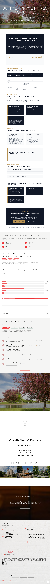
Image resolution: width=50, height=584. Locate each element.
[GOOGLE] (14, 580)
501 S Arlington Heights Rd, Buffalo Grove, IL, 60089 (14, 346)
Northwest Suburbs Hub (12, 187)
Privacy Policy (15, 577)
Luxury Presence (12, 575)
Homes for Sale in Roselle (25, 450)
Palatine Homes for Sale (25, 447)
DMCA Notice (23, 577)
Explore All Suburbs (31, 221)
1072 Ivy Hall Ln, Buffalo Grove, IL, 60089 (12, 355)
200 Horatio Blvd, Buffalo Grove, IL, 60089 (13, 341)
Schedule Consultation (19, 221)
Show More (25, 369)
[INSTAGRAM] (6, 580)
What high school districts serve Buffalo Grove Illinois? (19, 172)
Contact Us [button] (25, 509)
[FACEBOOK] (3, 580)
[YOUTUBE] (11, 580)
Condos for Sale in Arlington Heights (25, 452)
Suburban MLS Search (29, 187)
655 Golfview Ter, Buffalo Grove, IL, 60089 (13, 350)
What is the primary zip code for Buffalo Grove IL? (18, 176)
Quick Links (31, 577)
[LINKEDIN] (9, 580)
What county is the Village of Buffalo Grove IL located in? (20, 169)
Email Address (30, 529)
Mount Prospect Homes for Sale (25, 445)
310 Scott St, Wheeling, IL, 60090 (11, 365)
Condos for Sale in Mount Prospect (25, 455)
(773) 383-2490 (8, 537)
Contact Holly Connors (12, 196)
